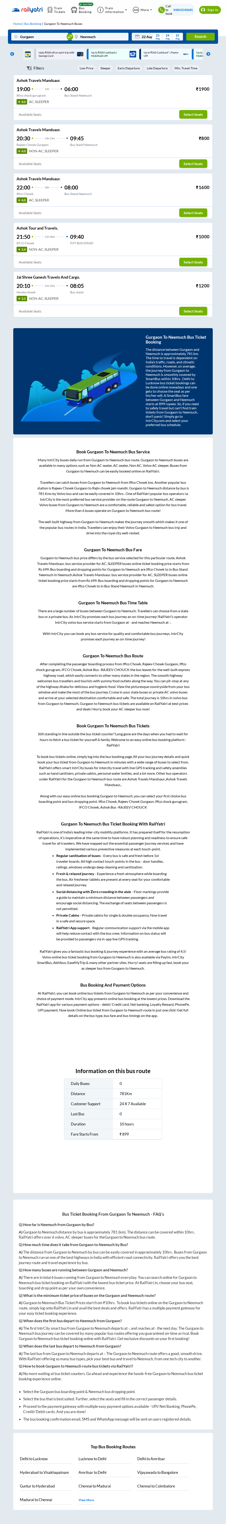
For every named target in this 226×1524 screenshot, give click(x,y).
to (34, 1458)
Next (207, 54)
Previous (11, 54)
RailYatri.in (149, 1282)
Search (200, 37)
